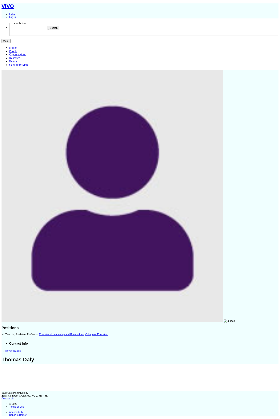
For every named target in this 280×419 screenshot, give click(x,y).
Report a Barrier (17, 414)
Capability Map (18, 64)
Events (13, 61)
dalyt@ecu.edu (13, 351)
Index (12, 14)
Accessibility (16, 412)
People (13, 51)
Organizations (17, 54)
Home (13, 47)
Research (14, 58)
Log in (12, 17)
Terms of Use (16, 406)
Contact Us (8, 398)
